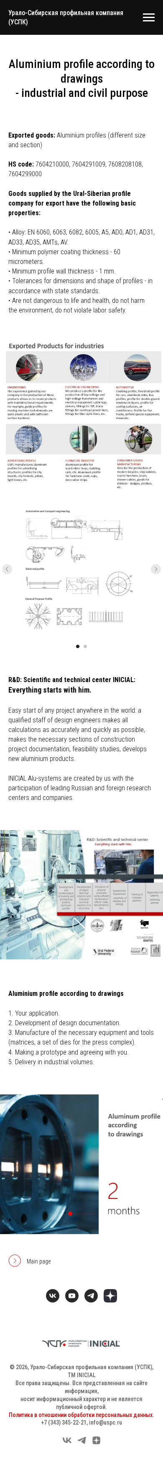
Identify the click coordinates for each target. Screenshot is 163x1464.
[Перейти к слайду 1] (77, 646)
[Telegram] (81, 1443)
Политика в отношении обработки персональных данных (81, 1415)
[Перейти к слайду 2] (85, 646)
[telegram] (91, 1295)
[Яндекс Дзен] (96, 1443)
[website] (110, 1295)
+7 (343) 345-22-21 (64, 1422)
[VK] (67, 1443)
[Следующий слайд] (156, 569)
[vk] (52, 1295)
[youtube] (72, 1295)
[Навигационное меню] (149, 17)
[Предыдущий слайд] (7, 569)
